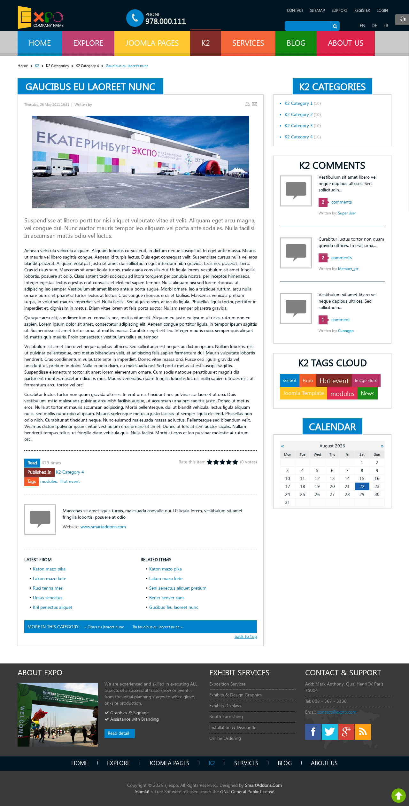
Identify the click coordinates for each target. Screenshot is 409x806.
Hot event (70, 481)
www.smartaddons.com (103, 526)
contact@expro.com (337, 712)
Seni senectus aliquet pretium (177, 588)
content (289, 380)
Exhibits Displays (225, 705)
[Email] (254, 104)
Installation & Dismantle (232, 727)
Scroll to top (398, 795)
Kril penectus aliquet (52, 607)
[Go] (335, 26)
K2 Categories (57, 65)
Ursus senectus (47, 597)
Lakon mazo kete (49, 578)
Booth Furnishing (226, 716)
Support (340, 10)
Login (382, 10)
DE (374, 25)
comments (337, 202)
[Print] (247, 104)
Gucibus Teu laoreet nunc (173, 607)
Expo (308, 380)
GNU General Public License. (247, 791)
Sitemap (317, 10)
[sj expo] (41, 17)
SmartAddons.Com (263, 785)
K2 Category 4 (87, 65)
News (367, 393)
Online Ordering (225, 738)
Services (246, 763)
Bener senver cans (166, 597)
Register (362, 10)
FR (385, 25)
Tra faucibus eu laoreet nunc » (157, 626)
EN (362, 25)
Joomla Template (303, 393)
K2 (212, 763)
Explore (118, 763)
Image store (366, 380)
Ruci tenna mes (48, 588)
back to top (246, 636)
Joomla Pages (169, 763)
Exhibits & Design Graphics (235, 695)
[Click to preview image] (140, 162)
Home (23, 65)
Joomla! (141, 791)
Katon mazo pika (49, 569)
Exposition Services (227, 684)
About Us (324, 763)
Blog (285, 763)
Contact (295, 10)
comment (336, 319)
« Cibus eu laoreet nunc (105, 626)
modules (48, 481)
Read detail (118, 733)
